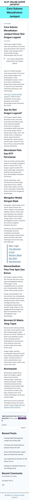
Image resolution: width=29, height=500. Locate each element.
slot (3, 485)
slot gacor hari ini (7, 480)
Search (4, 425)
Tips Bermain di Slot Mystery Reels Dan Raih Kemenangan (15, 255)
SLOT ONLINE (7, 23)
